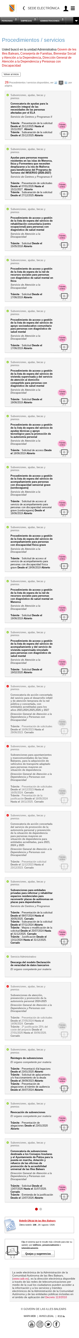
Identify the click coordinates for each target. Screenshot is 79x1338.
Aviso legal (46, 1316)
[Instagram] (39, 1324)
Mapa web (30, 1316)
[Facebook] (56, 1324)
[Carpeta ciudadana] (66, 8)
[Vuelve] (23, 8)
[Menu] (72, 8)
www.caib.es (20, 1278)
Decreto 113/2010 (56, 1297)
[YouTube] (31, 1324)
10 (55, 82)
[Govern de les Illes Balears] (12, 8)
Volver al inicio (11, 74)
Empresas (26, 21)
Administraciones (49, 21)
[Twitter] (48, 1324)
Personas (7, 21)
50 (66, 82)
